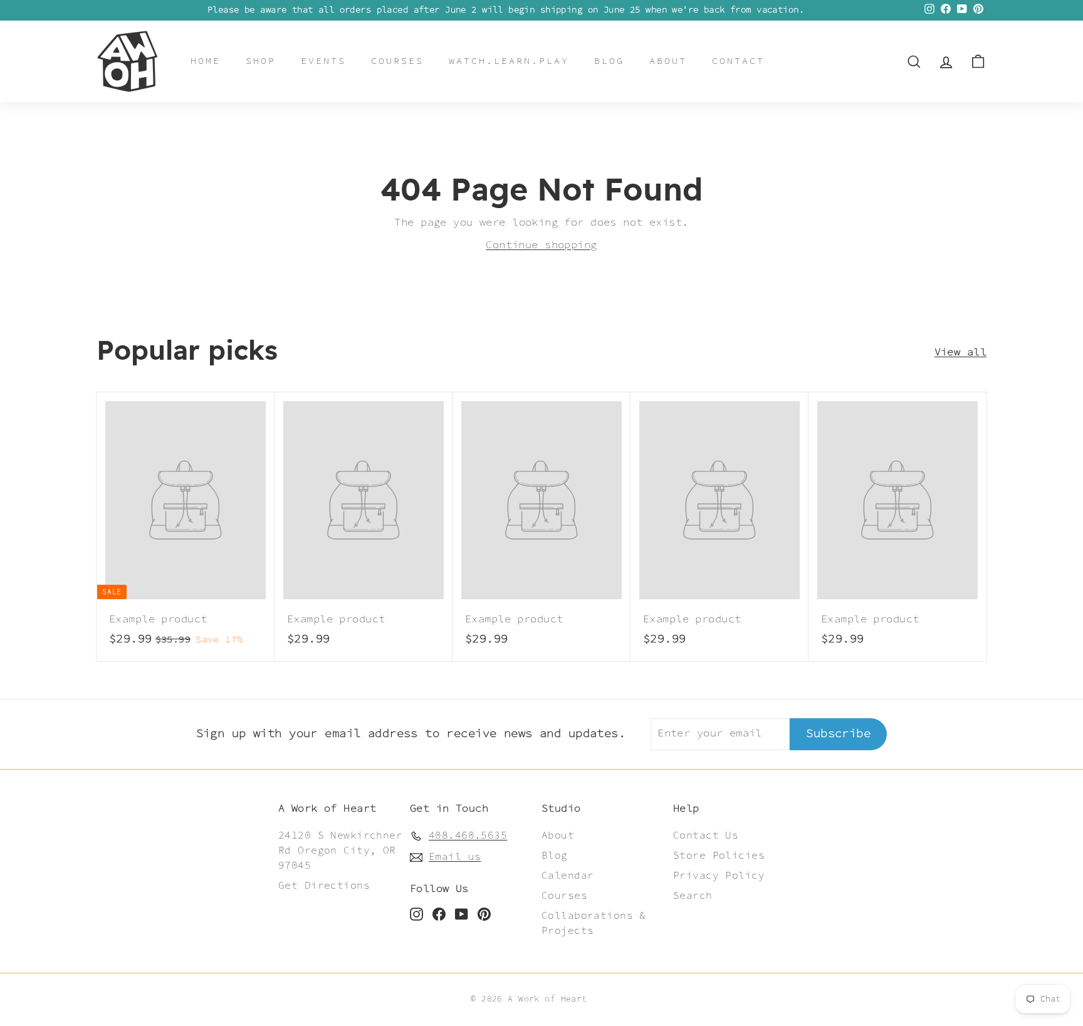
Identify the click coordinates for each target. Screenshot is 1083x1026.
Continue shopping (541, 245)
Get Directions (324, 886)
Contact (738, 61)
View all (960, 352)
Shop (261, 61)
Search (693, 896)
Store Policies (719, 856)
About (668, 61)
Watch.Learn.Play (509, 61)
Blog (609, 61)
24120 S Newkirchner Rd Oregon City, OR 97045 (340, 851)
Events (323, 61)
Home (206, 61)
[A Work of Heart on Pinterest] (484, 914)
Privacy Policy (719, 876)
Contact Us (705, 836)
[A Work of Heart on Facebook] (439, 914)
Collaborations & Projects (594, 923)
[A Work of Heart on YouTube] (461, 914)
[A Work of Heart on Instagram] (416, 914)
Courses (397, 61)
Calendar (568, 876)
